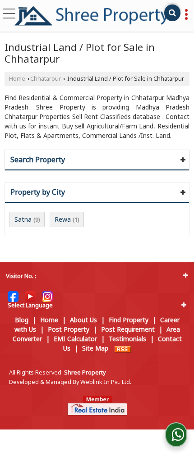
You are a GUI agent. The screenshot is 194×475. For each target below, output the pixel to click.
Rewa (63, 219)
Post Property (68, 329)
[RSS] (123, 348)
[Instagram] (47, 296)
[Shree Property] (91, 15)
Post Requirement (128, 329)
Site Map (95, 348)
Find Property (128, 319)
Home (17, 78)
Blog (21, 319)
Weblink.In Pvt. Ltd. (105, 382)
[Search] (172, 13)
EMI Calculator (75, 338)
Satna (23, 219)
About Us (83, 319)
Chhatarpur (45, 78)
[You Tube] (30, 296)
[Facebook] (13, 296)
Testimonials (127, 338)
